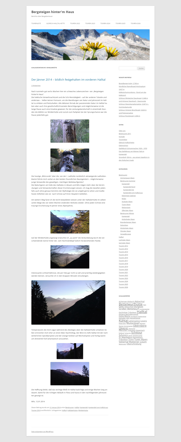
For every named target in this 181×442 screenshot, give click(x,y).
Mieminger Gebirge (129, 196)
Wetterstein (126, 207)
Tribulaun (123, 339)
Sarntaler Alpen (124, 243)
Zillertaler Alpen (127, 210)
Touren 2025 (120, 23)
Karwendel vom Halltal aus (98, 407)
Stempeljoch (137, 337)
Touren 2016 (123, 258)
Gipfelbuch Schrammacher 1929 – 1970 (133, 148)
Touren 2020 (123, 269)
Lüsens (143, 321)
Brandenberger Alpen (128, 222)
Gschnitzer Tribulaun (127, 312)
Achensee (123, 301)
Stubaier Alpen (127, 201)
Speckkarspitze (137, 335)
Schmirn (123, 335)
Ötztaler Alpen (125, 231)
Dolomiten (124, 225)
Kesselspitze (135, 318)
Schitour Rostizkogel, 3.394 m (129, 116)
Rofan (124, 198)
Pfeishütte (132, 329)
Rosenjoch (140, 330)
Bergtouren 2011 (125, 134)
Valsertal (123, 341)
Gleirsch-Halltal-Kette (55, 23)
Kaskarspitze (142, 316)
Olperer (123, 328)
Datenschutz (123, 145)
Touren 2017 (123, 261)
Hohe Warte (124, 316)
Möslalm (142, 323)
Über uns (122, 131)
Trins (131, 339)
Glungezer (138, 306)
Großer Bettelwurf (129, 308)
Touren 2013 (123, 249)
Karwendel (84, 407)
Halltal (76, 407)
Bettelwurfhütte (131, 304)
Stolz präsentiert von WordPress (42, 432)
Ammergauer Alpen (127, 178)
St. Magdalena (125, 337)
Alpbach (130, 301)
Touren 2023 (90, 23)
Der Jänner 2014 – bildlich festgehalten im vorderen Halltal (68, 79)
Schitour (136, 332)
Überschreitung (134, 344)
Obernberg (139, 325)
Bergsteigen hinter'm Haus (52, 12)
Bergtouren (69, 407)
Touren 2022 (75, 23)
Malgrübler (122, 323)
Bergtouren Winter (127, 213)
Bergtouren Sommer (127, 181)
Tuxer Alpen (126, 204)
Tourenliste (36, 23)
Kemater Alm (124, 318)
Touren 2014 (36, 410)
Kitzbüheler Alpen (128, 219)
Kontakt (122, 136)
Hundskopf (134, 316)
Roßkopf (121, 333)
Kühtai (123, 320)
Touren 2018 (123, 263)
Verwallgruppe (125, 234)
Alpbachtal (139, 301)
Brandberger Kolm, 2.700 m (129, 83)
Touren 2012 (123, 246)
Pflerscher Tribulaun (127, 330)
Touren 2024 (105, 23)
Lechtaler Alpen (124, 240)
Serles (130, 335)
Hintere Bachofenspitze (128, 314)
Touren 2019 (123, 266)
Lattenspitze (134, 321)
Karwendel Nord (129, 187)
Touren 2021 (123, 272)
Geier (121, 306)
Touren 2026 (135, 23)
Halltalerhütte (72, 410)
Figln (144, 305)
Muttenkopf (132, 323)
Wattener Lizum (138, 341)
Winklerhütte (83, 410)
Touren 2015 (123, 255)
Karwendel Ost (128, 190)
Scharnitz (128, 333)
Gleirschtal (128, 307)
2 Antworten (36, 85)
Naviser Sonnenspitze (126, 326)
